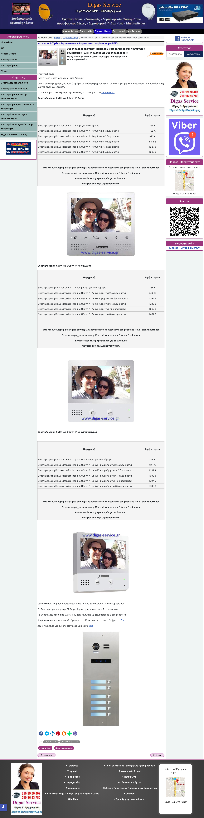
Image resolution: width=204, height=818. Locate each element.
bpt (2, 48)
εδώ (121, 620)
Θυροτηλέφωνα (9, 59)
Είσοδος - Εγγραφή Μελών (184, 247)
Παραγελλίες (86, 31)
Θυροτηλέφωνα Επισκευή (14, 88)
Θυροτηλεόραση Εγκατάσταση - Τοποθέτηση (17, 106)
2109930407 (107, 92)
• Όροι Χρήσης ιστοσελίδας (129, 799)
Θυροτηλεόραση (9, 65)
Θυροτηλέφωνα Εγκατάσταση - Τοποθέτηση (17, 126)
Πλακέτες (6, 71)
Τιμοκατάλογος (103, 31)
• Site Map (72, 799)
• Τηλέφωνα (129, 776)
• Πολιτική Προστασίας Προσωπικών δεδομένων (129, 788)
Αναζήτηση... (193, 54)
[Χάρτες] (184, 180)
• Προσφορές (72, 776)
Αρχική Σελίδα (70, 31)
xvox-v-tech (50, 742)
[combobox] (175, 54)
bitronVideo (6, 42)
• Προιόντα (72, 765)
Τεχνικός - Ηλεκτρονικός (14, 134)
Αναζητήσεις (134, 31)
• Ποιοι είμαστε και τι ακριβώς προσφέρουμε (129, 765)
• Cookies (129, 793)
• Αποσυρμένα (72, 788)
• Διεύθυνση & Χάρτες (128, 782)
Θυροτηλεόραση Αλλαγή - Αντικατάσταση (14, 96)
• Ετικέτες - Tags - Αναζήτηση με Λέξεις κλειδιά (72, 793)
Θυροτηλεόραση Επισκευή (14, 82)
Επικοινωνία (119, 31)
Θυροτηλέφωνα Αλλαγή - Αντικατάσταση (14, 116)
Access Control (8, 53)
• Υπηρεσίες (72, 771)
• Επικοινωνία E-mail (129, 771)
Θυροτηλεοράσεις (70, 742)
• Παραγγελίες (72, 782)
